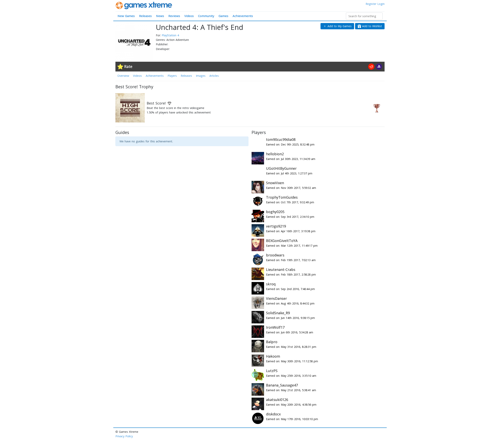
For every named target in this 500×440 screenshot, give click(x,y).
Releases (145, 16)
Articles (214, 76)
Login (381, 4)
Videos (189, 16)
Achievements (243, 16)
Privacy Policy (124, 436)
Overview (123, 76)
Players (172, 76)
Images (200, 76)
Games (223, 16)
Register (371, 4)
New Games (126, 16)
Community (206, 16)
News (160, 16)
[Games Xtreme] (144, 5)
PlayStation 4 (170, 35)
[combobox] (364, 16)
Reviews (174, 16)
